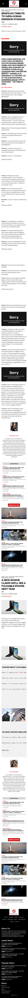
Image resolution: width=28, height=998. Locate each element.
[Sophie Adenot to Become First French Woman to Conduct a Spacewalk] (14, 535)
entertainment (6, 493)
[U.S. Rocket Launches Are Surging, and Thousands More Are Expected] (14, 513)
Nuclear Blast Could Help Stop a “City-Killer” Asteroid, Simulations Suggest (13, 486)
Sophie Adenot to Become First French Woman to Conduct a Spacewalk (13, 477)
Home (2, 9)
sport (6, 9)
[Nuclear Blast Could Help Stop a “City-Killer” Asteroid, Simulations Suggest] (14, 556)
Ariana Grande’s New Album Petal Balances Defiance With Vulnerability (13, 495)
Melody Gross (7, 26)
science (4, 466)
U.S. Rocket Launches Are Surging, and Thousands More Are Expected (13, 468)
